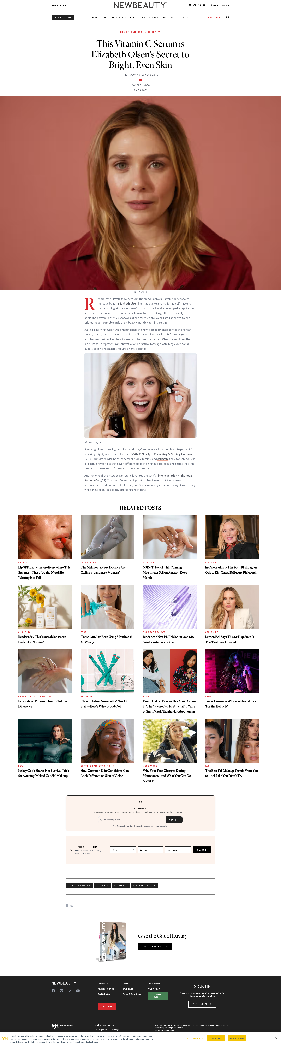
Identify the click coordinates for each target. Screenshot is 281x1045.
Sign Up (172, 819)
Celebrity (154, 32)
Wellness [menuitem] (183, 17)
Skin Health (88, 562)
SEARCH (201, 850)
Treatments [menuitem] (119, 17)
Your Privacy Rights (194, 1038)
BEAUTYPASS (213, 17)
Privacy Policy (154, 988)
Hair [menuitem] (142, 17)
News (146, 696)
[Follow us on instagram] (199, 5)
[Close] (276, 1038)
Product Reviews (154, 632)
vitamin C (120, 885)
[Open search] (227, 17)
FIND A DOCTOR (63, 17)
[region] (140, 1038)
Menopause (150, 765)
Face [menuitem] (105, 17)
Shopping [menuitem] (168, 17)
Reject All (216, 1038)
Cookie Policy (104, 994)
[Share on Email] (71, 905)
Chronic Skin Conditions (35, 696)
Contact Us (103, 983)
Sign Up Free (202, 1004)
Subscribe (59, 5)
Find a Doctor (154, 983)
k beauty (102, 885)
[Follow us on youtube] (204, 5)
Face (83, 632)
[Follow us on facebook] (190, 5)
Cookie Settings (157, 995)
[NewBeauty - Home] (140, 5)
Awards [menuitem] (153, 17)
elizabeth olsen (79, 885)
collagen (162, 459)
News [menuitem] (95, 17)
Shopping (24, 632)
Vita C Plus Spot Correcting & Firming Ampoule (162, 454)
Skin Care (137, 32)
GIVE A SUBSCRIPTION (155, 946)
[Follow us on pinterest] (194, 5)
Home (123, 32)
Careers (126, 983)
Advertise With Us (106, 988)
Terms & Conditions (132, 994)
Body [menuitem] (133, 17)
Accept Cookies (237, 1038)
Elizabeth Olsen (127, 303)
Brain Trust (128, 988)
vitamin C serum (144, 885)
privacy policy (162, 826)
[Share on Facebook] (67, 905)
